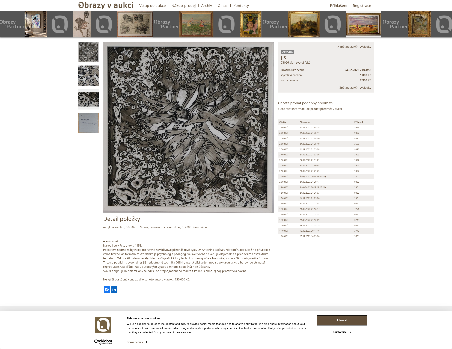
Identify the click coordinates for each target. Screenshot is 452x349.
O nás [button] (223, 5)
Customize (340, 331)
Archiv (206, 5)
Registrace (362, 5)
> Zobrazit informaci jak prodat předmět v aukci (310, 109)
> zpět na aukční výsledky (354, 47)
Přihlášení (338, 5)
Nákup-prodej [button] (183, 5)
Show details (135, 342)
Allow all (342, 320)
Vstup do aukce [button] (152, 5)
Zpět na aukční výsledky (355, 88)
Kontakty (241, 5)
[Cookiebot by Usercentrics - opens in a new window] (103, 342)
